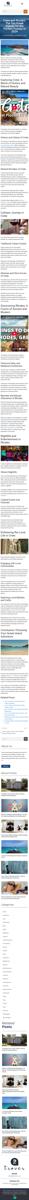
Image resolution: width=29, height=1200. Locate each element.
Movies (5, 964)
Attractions (6, 922)
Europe (8, 731)
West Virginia (7, 1017)
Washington (6, 1014)
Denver (5, 947)
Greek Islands (19, 731)
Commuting (6, 943)
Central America (7, 940)
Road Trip (6, 986)
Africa (4, 912)
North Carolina (7, 971)
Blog (4, 926)
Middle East (6, 961)
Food (4, 954)
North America (7, 968)
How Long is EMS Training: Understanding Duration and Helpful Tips (14, 836)
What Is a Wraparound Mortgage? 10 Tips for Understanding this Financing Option (14, 815)
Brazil (4, 929)
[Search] (25, 11)
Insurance (6, 957)
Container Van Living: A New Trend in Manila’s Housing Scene (12, 794)
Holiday (4, 733)
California (6, 933)
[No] (27, 1194)
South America (7, 989)
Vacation (5, 1010)
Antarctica (6, 915)
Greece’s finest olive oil (18, 285)
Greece (13, 731)
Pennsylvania (7, 982)
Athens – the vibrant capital (15, 675)
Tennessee (6, 993)
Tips (4, 1000)
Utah (4, 1007)
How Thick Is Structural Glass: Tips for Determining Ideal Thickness (13, 877)
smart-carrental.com (10, 427)
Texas (4, 996)
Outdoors (5, 979)
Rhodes (9, 733)
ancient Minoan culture (7, 145)
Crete (3, 731)
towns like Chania (17, 610)
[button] (22, 3)
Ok (15, 1197)
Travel (13, 733)
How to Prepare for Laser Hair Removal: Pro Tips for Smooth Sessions (13, 897)
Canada (5, 936)
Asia (4, 919)
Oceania (5, 975)
